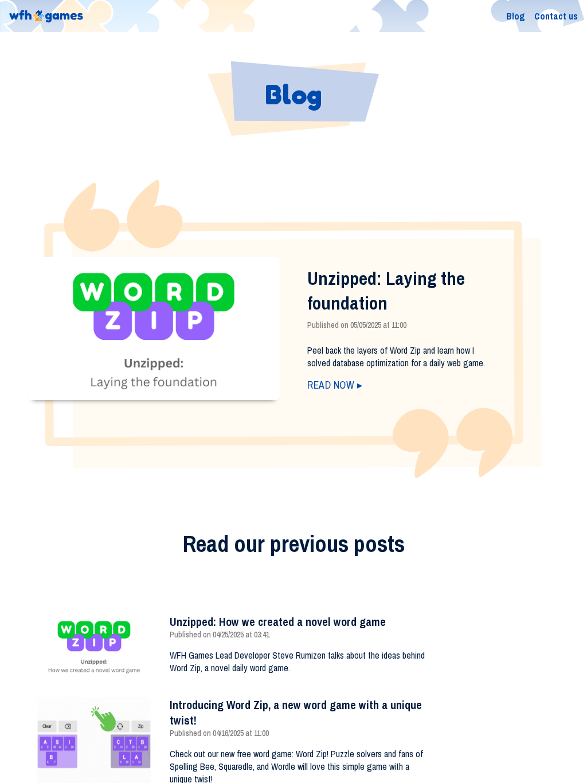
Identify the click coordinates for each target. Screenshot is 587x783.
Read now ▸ (334, 384)
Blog (515, 16)
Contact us (556, 16)
